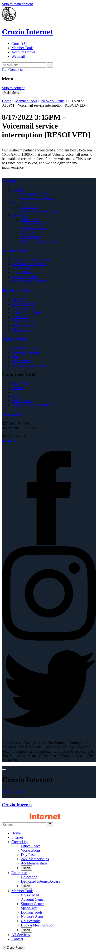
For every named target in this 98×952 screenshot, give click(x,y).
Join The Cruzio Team (28, 365)
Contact (17, 939)
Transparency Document (29, 281)
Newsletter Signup (25, 348)
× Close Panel (13, 947)
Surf (14, 392)
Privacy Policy (22, 268)
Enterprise (19, 203)
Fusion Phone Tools (26, 312)
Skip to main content (17, 4)
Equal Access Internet (37, 198)
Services (9, 180)
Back (26, 868)
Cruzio (27, 31)
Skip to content (13, 88)
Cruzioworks (21, 330)
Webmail (18, 56)
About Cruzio (15, 338)
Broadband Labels (35, 194)
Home (6, 101)
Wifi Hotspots (21, 401)
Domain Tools (22, 321)
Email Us (9, 440)
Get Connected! (14, 69)
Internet (17, 190)
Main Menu (11, 92)
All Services (20, 935)
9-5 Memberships (34, 228)
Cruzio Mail (20, 300)
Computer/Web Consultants (32, 405)
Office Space (30, 220)
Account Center (23, 52)
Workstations (30, 237)
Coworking (20, 215)
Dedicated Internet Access (40, 211)
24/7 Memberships (35, 224)
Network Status (52, 101)
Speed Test (19, 317)
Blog (15, 357)
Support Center (22, 308)
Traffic (16, 396)
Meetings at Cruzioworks (40, 241)
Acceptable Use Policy (28, 264)
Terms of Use (14, 250)
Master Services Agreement (32, 260)
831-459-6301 (12, 791)
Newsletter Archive (25, 352)
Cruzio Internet (17, 804)
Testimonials (20, 361)
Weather (17, 388)
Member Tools (22, 48)
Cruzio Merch (21, 384)
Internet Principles (25, 272)
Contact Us (19, 43)
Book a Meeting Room (38, 925)
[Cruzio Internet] (9, 20)
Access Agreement (25, 277)
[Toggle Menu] (4, 769)
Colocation (29, 207)
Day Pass (28, 233)
